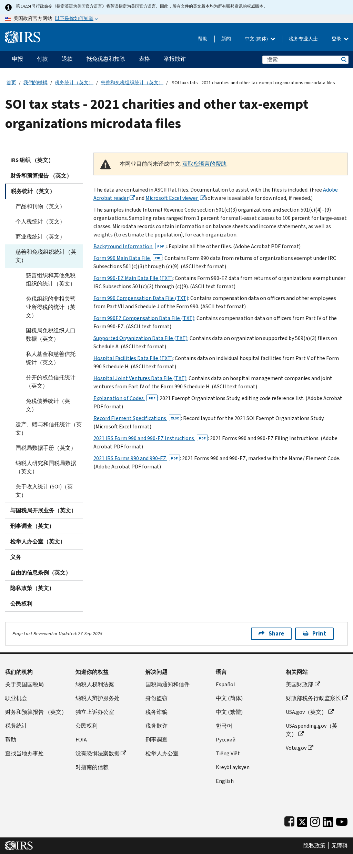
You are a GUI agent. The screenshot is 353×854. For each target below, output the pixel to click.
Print (319, 634)
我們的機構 (35, 82)
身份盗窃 (156, 698)
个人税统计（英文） (40, 221)
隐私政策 (314, 845)
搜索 (343, 59)
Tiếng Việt (228, 753)
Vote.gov (296, 747)
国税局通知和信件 (167, 684)
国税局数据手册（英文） (46, 448)
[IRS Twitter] (302, 820)
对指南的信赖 (92, 767)
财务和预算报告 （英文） (41, 175)
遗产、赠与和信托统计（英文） (49, 428)
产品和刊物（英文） (40, 206)
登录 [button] (337, 39)
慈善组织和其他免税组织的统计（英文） (50, 279)
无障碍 (339, 845)
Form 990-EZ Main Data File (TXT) (133, 278)
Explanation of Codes (124, 398)
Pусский (225, 739)
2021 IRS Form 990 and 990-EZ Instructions (149, 438)
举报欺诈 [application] (175, 58)
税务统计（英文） (74, 82)
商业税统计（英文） (40, 236)
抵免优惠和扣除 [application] (106, 58)
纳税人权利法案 (94, 684)
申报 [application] (17, 58)
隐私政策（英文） (32, 588)
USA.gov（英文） (306, 712)
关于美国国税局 (24, 684)
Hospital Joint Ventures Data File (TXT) (139, 378)
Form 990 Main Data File (126, 258)
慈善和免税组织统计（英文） (132, 82)
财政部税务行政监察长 (313, 698)
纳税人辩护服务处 (97, 698)
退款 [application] (67, 58)
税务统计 (16, 725)
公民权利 (21, 603)
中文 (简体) (257, 39)
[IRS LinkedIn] (328, 820)
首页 (11, 82)
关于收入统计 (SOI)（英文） (44, 490)
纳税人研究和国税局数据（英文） (46, 467)
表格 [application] (144, 58)
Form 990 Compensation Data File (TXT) (140, 298)
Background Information (128, 246)
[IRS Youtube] (342, 820)
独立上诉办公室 (94, 712)
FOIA (81, 739)
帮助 (203, 39)
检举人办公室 (162, 753)
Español (225, 684)
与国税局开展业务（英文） (43, 510)
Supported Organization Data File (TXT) (140, 338)
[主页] (22, 34)
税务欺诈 (156, 725)
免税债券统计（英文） (48, 405)
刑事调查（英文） (32, 526)
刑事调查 (156, 739)
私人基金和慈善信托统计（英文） (50, 358)
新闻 (226, 39)
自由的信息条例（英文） (40, 572)
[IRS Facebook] (289, 820)
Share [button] (276, 634)
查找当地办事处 (24, 753)
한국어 (224, 725)
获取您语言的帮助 (204, 163)
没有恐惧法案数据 (97, 753)
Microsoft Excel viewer (172, 198)
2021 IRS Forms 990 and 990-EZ (135, 458)
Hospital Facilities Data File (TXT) (133, 358)
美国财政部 (299, 684)
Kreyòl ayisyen (233, 767)
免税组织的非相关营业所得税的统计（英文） (50, 307)
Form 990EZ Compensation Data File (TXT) (143, 318)
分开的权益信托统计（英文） (50, 381)
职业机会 (16, 698)
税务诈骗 (156, 712)
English (225, 781)
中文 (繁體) (229, 712)
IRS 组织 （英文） (32, 160)
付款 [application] (42, 58)
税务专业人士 (303, 39)
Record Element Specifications (136, 418)
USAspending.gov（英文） (311, 730)
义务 (15, 557)
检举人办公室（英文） (37, 541)
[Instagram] (315, 820)
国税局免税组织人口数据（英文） (50, 334)
